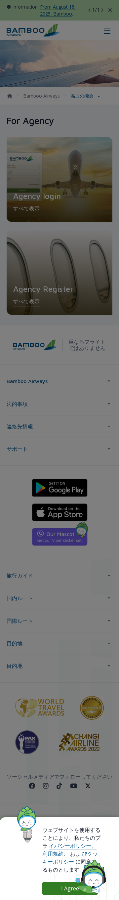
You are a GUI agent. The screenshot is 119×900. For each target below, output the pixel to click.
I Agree (70, 888)
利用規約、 (55, 853)
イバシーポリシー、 (73, 845)
